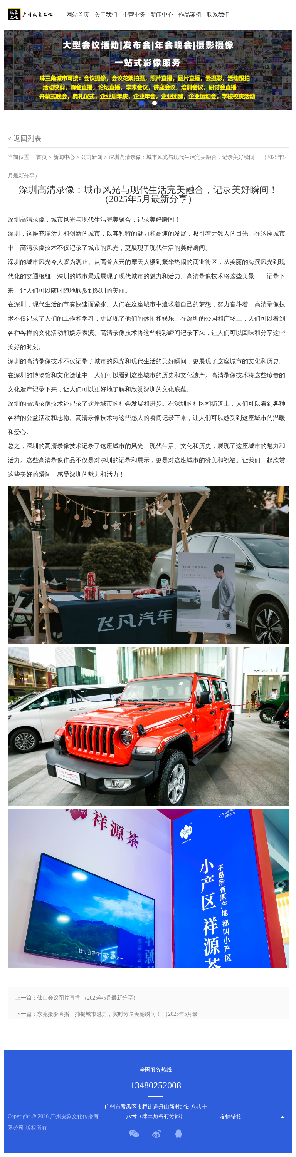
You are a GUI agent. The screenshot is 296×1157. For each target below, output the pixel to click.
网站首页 (77, 15)
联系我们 (218, 15)
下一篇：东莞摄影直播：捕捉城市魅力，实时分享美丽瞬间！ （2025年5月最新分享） (106, 1016)
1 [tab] (141, 103)
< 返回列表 (24, 138)
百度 (225, 1084)
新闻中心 (161, 15)
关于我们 (106, 15)
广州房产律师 (236, 1097)
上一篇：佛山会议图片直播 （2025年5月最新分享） (76, 998)
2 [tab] (154, 103)
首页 (41, 157)
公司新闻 (92, 157)
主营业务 (134, 15)
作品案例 (190, 15)
